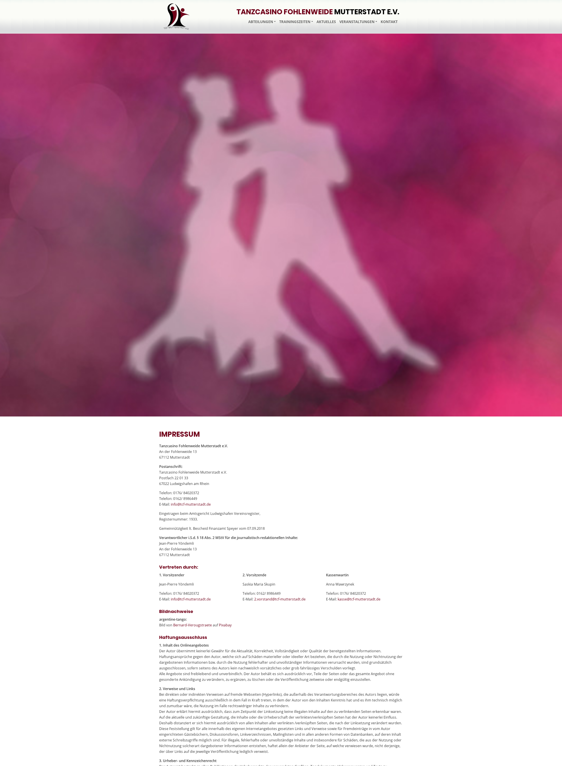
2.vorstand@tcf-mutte (280, 599)
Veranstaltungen (357, 21)
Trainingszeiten (294, 21)
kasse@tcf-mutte (359, 599)
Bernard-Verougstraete (192, 625)
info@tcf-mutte (191, 504)
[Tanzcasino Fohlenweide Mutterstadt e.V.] (176, 17)
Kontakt (389, 21)
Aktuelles (326, 21)
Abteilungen (260, 21)
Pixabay (225, 625)
